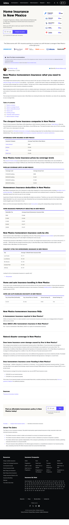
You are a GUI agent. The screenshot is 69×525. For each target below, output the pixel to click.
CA (41, 481)
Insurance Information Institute (11, 394)
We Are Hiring (37, 499)
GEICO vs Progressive (49, 466)
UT (41, 485)
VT (43, 485)
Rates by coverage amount (12, 107)
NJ (53, 483)
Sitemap (5, 480)
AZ (37, 481)
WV (49, 485)
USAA (7, 150)
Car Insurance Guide (8, 465)
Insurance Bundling (7, 478)
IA (61, 481)
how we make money (31, 62)
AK (35, 481)
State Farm (8, 153)
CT (45, 481)
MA (34, 483)
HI (55, 481)
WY (53, 485)
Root (37, 461)
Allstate (7, 147)
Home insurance (15, 82)
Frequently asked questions (12, 114)
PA (29, 485)
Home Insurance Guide (8, 468)
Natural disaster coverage (12, 116)
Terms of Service (24, 512)
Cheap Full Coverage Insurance (10, 463)
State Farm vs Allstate (39, 466)
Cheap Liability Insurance (9, 461)
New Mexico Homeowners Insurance (35, 423)
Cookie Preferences (44, 512)
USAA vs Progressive (49, 471)
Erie (47, 461)
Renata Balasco (60, 68)
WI (51, 485)
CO (43, 481)
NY (57, 483)
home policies (34, 204)
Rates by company (10, 105)
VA (45, 485)
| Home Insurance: (59, 485)
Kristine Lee (12, 68)
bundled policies (48, 287)
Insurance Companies (32, 457)
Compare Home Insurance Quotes (17, 423)
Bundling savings (10, 112)
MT (45, 483)
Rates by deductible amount (13, 109)
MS (40, 483)
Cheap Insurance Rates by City (10, 475)
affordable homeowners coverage (21, 131)
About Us (22, 499)
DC (47, 481)
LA (27, 483)
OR (27, 485)
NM (55, 483)
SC (33, 485)
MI (36, 483)
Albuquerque (9, 276)
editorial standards (15, 62)
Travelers (48, 463)
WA (47, 485)
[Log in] (54, 3)
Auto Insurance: (28, 481)
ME (29, 483)
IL (58, 481)
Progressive (27, 463)
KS (63, 481)
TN (37, 485)
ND (61, 483)
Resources (6, 457)
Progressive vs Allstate (60, 471)
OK (25, 485)
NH (51, 483)
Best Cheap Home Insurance (10, 473)
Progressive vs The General (39, 471)
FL (51, 481)
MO (43, 483)
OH (63, 483)
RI (31, 485)
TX (39, 485)
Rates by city (9, 110)
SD (35, 485)
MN (38, 483)
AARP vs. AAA (28, 465)
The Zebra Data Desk (8, 482)
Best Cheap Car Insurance (9, 470)
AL (33, 481)
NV (49, 483)
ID (56, 481)
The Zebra (5, 423)
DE (49, 481)
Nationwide (60, 463)
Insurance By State (31, 477)
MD (32, 483)
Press (29, 499)
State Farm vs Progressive (28, 469)
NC (59, 483)
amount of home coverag (11, 160)
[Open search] (57, 3)
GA (53, 481)
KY (25, 483)
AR (39, 481)
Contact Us (46, 499)
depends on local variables (47, 235)
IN (59, 481)
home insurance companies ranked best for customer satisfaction (38, 133)
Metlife (58, 461)
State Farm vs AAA (60, 466)
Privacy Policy (32, 512)
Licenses (37, 512)
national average (7, 82)
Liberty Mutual (54, 124)
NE (47, 483)
